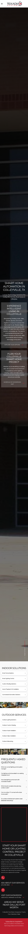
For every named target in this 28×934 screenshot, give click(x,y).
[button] (2, 3)
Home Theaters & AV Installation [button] (10, 689)
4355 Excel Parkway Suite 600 (11, 897)
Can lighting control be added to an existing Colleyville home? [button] (12, 774)
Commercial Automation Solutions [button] (11, 694)
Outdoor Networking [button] (7, 741)
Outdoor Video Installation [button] (9, 736)
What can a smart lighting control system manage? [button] (11, 768)
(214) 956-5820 (5, 885)
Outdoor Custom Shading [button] (9, 725)
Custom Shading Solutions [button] (9, 684)
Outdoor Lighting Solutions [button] (9, 720)
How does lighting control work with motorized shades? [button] (10, 780)
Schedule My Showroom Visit (12, 383)
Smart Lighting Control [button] (8, 678)
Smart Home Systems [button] (8, 673)
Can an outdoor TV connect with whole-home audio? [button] (11, 793)
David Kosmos (24, 644)
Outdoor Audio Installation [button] (9, 730)
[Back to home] (15, 3)
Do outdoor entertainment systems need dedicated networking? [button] (11, 799)
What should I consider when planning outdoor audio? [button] (11, 787)
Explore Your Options (12, 344)
